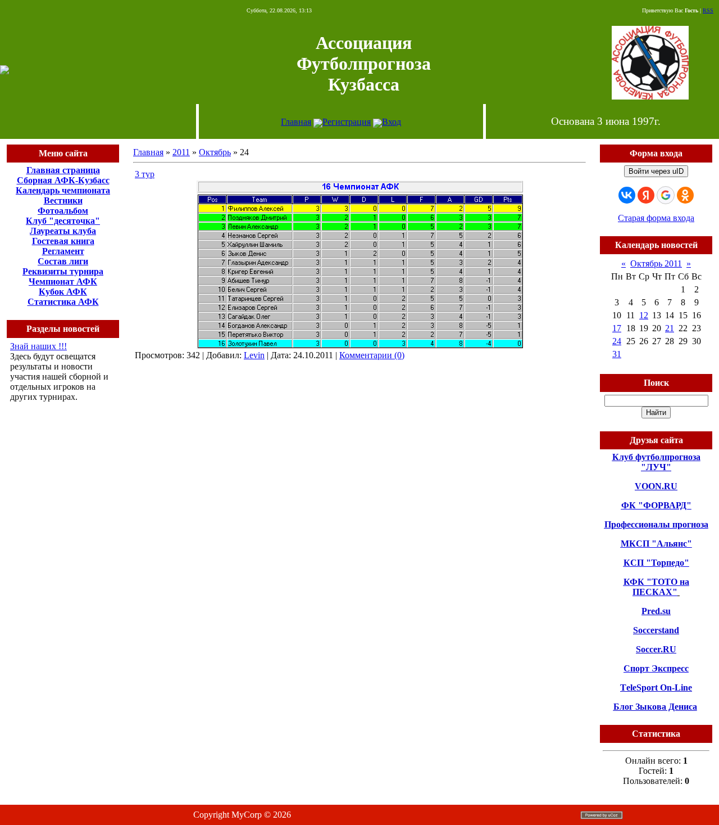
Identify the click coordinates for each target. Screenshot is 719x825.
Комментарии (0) (371, 355)
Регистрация (346, 122)
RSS (708, 10)
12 (643, 315)
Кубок (51, 291)
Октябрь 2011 (656, 263)
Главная (296, 122)
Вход (391, 122)
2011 (181, 152)
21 (669, 328)
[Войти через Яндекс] (646, 195)
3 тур (144, 174)
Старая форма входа (656, 218)
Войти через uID (656, 171)
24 (616, 341)
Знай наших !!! (38, 346)
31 (616, 354)
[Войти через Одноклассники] (685, 195)
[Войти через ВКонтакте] (626, 195)
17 (616, 328)
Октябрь (215, 152)
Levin (254, 355)
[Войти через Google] (666, 195)
